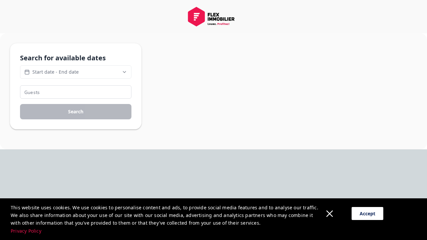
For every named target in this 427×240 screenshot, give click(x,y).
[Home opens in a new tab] (213, 17)
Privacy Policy (26, 231)
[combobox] (75, 92)
